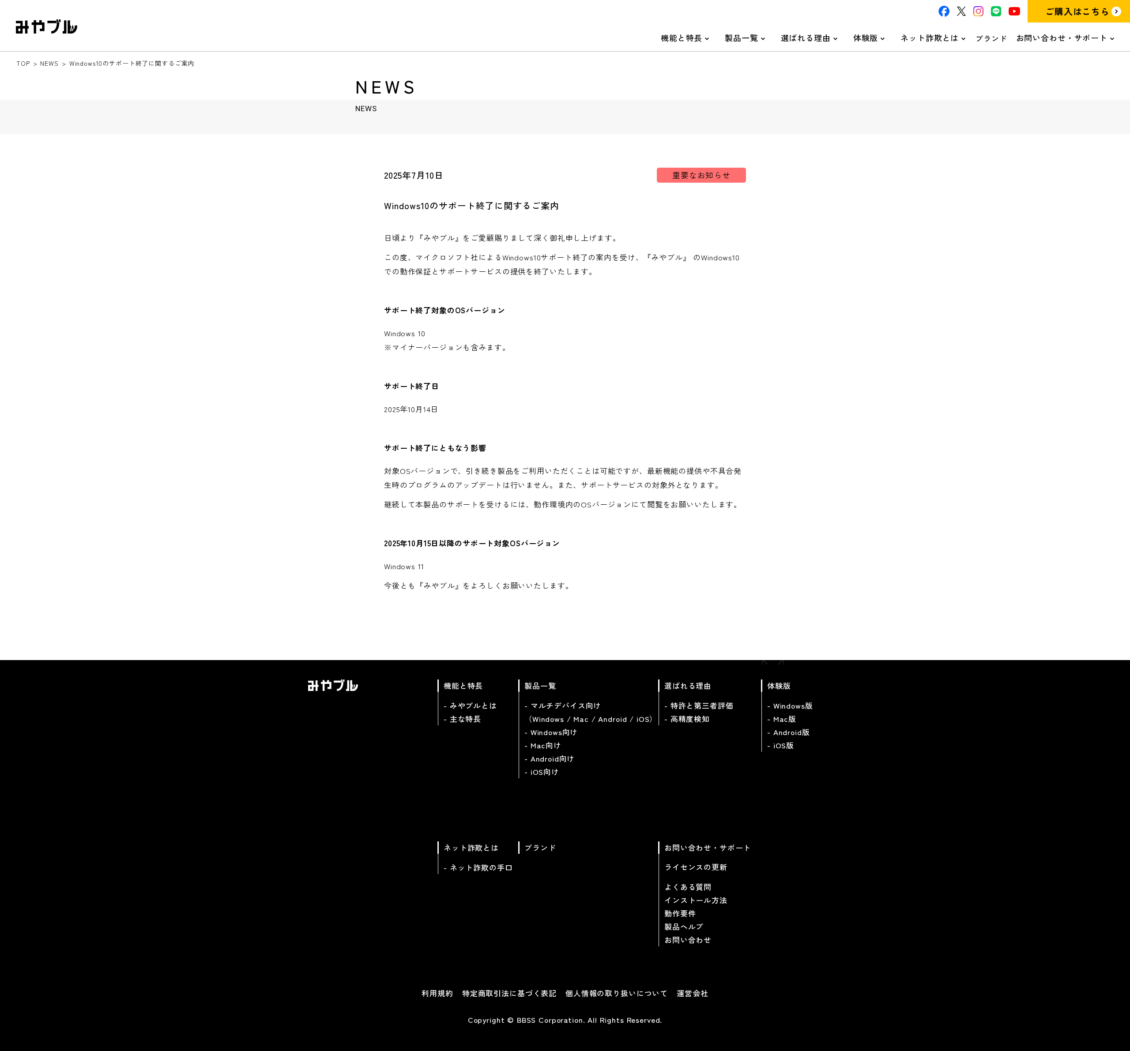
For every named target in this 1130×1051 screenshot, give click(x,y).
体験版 (865, 37)
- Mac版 (781, 718)
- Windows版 (790, 705)
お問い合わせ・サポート (1061, 37)
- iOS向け (541, 771)
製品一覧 (741, 37)
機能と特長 (681, 37)
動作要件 (680, 913)
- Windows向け (551, 731)
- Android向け (549, 758)
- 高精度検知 (687, 718)
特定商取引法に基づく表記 (509, 992)
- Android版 (788, 731)
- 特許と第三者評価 (699, 705)
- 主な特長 (462, 718)
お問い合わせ (688, 939)
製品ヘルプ (684, 926)
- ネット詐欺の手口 (478, 867)
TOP (23, 63)
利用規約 (437, 992)
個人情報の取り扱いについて (616, 992)
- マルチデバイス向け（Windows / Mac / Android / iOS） (590, 712)
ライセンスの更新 (695, 866)
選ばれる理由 (806, 37)
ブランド (991, 38)
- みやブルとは (470, 705)
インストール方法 (695, 899)
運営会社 (692, 992)
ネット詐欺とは (929, 37)
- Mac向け (542, 745)
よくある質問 (688, 886)
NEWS (49, 63)
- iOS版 (780, 745)
